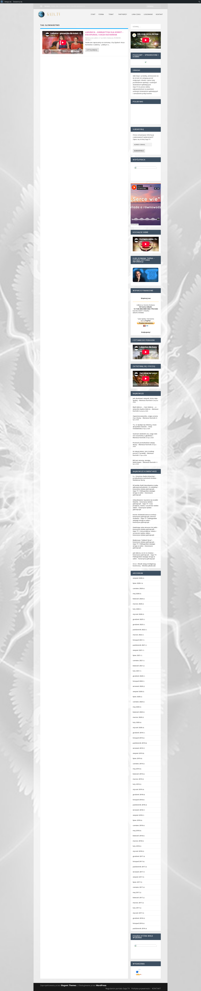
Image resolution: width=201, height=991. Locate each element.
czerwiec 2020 (138, 702)
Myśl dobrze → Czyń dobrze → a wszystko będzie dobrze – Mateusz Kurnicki (145, 409)
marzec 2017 (137, 903)
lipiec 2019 (136, 758)
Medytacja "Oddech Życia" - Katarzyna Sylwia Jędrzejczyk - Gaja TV (144, 542)
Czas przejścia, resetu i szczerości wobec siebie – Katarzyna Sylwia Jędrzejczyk (145, 506)
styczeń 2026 (137, 614)
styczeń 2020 (137, 727)
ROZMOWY (117, 38)
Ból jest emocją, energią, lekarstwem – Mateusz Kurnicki (144, 461)
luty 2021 (136, 671)
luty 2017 (136, 908)
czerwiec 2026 (138, 588)
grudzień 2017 (138, 856)
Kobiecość (110, 38)
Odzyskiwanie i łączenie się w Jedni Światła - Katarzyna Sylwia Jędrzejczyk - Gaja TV (145, 502)
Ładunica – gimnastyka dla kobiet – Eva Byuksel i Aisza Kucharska (104, 33)
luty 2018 (136, 846)
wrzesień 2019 (138, 748)
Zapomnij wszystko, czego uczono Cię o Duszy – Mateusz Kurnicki (145, 417)
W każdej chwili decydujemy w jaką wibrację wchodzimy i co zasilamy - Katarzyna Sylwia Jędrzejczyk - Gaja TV (145, 488)
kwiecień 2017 (138, 898)
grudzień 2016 (138, 918)
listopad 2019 (138, 738)
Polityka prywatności (140, 988)
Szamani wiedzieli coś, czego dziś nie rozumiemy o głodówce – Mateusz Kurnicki (145, 436)
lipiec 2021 (136, 655)
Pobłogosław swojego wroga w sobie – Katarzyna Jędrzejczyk (144, 493)
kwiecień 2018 (138, 836)
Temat (111, 14)
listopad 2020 (138, 681)
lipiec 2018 (136, 820)
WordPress (101, 985)
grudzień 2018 (138, 795)
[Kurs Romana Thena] (146, 275)
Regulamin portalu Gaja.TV (118, 988)
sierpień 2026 (137, 578)
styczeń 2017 (137, 913)
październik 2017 (139, 867)
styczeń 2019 (137, 789)
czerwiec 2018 (138, 825)
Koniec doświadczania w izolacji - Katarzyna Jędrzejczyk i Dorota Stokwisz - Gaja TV (145, 516)
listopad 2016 (138, 923)
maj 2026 (136, 594)
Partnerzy (122, 14)
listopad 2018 (138, 800)
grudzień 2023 (138, 624)
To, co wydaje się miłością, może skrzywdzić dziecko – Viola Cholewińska (144, 427)
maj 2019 (136, 769)
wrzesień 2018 (138, 810)
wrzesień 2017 (138, 872)
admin (96, 38)
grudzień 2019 (138, 733)
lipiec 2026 (136, 583)
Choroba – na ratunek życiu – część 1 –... (65, 6)
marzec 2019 (137, 779)
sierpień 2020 (137, 691)
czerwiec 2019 (138, 764)
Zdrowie (87, 40)
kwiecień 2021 (138, 666)
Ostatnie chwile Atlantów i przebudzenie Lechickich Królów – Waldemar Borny (145, 478)
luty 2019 (136, 784)
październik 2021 (139, 645)
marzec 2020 (137, 717)
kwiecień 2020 (138, 712)
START (93, 14)
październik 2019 (139, 743)
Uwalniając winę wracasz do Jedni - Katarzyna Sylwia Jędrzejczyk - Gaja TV (145, 529)
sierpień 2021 (137, 650)
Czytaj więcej (91, 50)
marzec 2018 (137, 841)
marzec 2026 (137, 604)
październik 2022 (139, 630)
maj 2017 (136, 892)
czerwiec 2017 (138, 887)
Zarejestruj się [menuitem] (17, 2)
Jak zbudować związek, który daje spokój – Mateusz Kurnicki (145, 399)
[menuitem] (2, 1)
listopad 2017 (138, 861)
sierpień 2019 (137, 753)
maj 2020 (136, 707)
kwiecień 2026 (138, 599)
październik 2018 (139, 805)
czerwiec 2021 (138, 660)
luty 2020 (136, 722)
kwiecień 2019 (138, 774)
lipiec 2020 (136, 697)
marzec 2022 (137, 635)
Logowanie (148, 14)
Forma (101, 14)
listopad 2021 (138, 640)
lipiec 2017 (136, 882)
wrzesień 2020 (138, 686)
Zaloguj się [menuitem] (7, 2)
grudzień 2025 (138, 619)
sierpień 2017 (137, 877)
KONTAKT (159, 14)
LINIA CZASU (136, 14)
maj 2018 (136, 831)
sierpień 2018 (137, 815)
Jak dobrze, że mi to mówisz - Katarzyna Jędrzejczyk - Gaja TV (144, 554)
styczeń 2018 (137, 851)
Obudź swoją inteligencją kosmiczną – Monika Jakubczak (144, 565)
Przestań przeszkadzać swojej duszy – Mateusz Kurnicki (144, 444)
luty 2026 (136, 609)
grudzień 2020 (138, 676)
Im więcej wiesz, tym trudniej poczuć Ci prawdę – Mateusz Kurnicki (143, 453)
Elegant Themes (68, 985)
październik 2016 (139, 928)
